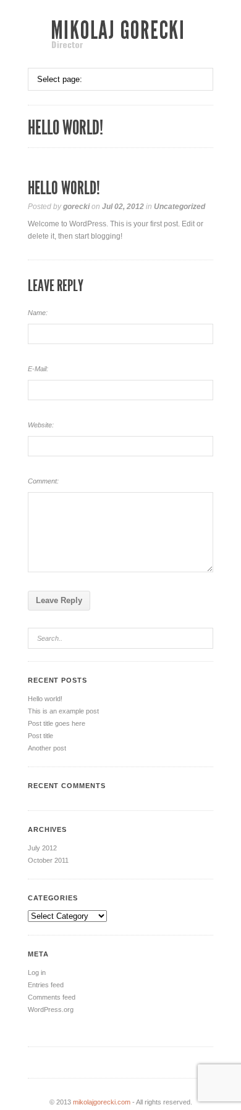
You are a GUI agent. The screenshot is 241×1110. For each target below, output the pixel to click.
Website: (41, 425)
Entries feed (46, 985)
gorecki (76, 206)
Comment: (43, 481)
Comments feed (51, 997)
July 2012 (42, 848)
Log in (37, 972)
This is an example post (63, 711)
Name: (38, 312)
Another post (47, 748)
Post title (40, 735)
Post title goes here (56, 723)
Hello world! (45, 698)
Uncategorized (179, 206)
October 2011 (48, 860)
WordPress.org (51, 1009)
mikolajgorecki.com (101, 1102)
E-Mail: (38, 368)
